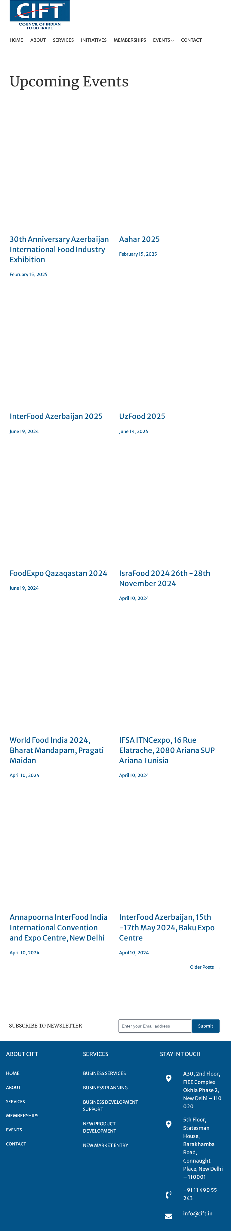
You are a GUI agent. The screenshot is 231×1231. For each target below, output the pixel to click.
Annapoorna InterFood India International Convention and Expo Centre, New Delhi (59, 927)
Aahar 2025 (139, 239)
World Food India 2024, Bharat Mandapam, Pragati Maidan (57, 750)
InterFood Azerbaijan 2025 (56, 416)
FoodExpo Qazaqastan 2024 (58, 573)
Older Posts (205, 967)
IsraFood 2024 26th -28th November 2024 (164, 578)
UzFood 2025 (142, 416)
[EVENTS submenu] (172, 40)
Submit (205, 1026)
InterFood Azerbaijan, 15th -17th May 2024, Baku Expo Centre (167, 927)
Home (16, 40)
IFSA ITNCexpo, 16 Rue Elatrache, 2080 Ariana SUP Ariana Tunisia (167, 750)
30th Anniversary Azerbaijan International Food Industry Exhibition (59, 249)
